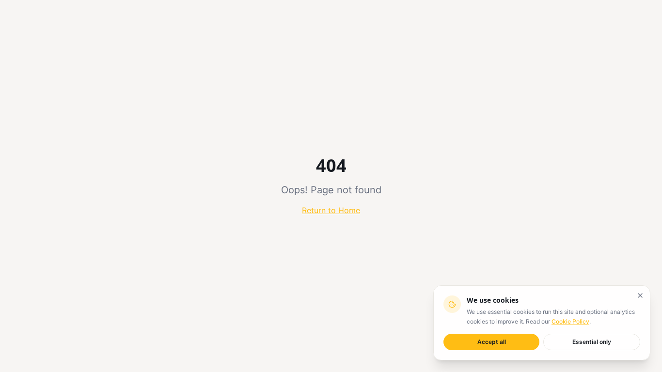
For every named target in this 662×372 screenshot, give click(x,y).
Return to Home (331, 210)
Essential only (591, 341)
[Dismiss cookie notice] (640, 295)
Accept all (491, 341)
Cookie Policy (570, 321)
